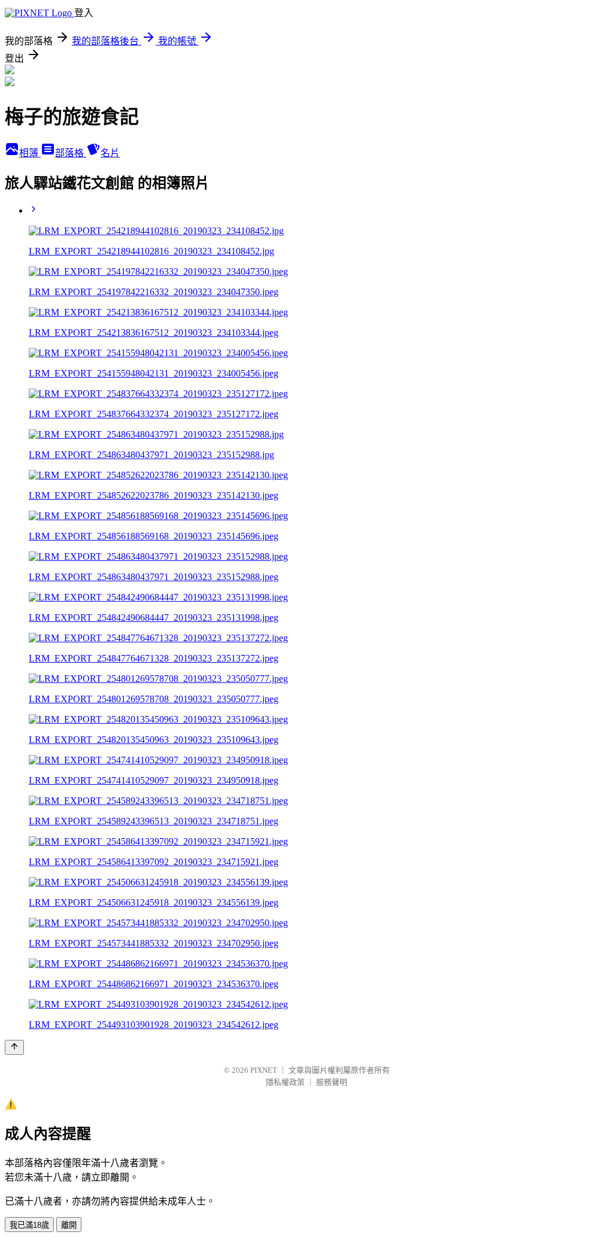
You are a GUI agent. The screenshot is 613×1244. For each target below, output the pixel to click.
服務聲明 (331, 1082)
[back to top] (14, 1047)
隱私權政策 (285, 1082)
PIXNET (263, 1070)
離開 (69, 1225)
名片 (110, 153)
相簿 (30, 153)
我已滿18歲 (29, 1225)
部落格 (70, 153)
